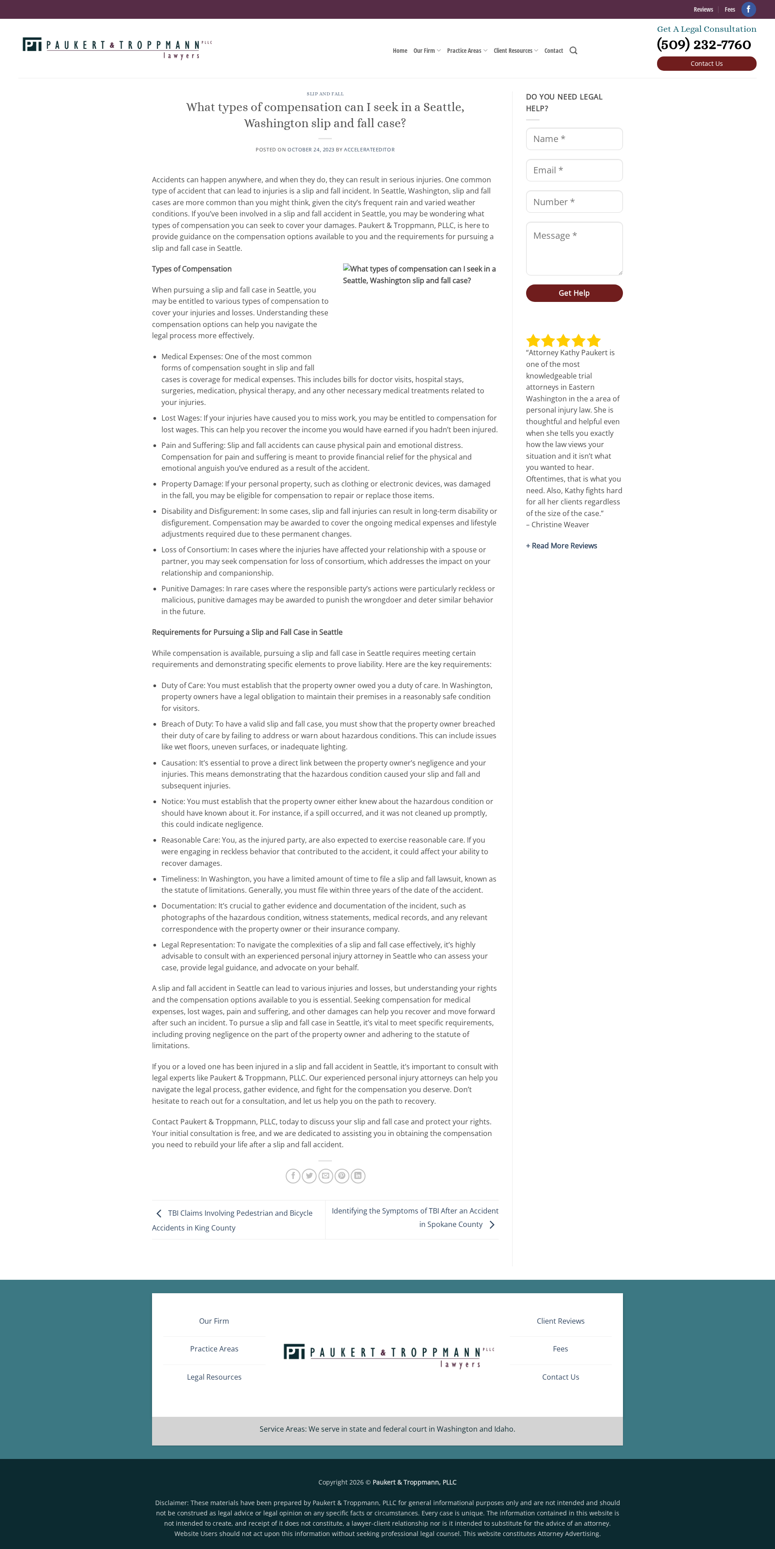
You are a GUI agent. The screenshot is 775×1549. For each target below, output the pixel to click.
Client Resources (513, 50)
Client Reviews (561, 1321)
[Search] (573, 51)
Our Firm (424, 50)
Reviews (703, 9)
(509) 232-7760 (704, 43)
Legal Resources (214, 1377)
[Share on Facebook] (293, 1176)
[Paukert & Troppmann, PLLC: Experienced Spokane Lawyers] (116, 48)
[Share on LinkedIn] (358, 1176)
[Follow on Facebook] (748, 9)
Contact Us (707, 63)
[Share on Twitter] (309, 1176)
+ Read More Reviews (561, 546)
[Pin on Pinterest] (342, 1176)
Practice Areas (464, 50)
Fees (730, 9)
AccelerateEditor (369, 149)
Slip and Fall (325, 94)
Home (400, 50)
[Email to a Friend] (325, 1176)
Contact (553, 50)
